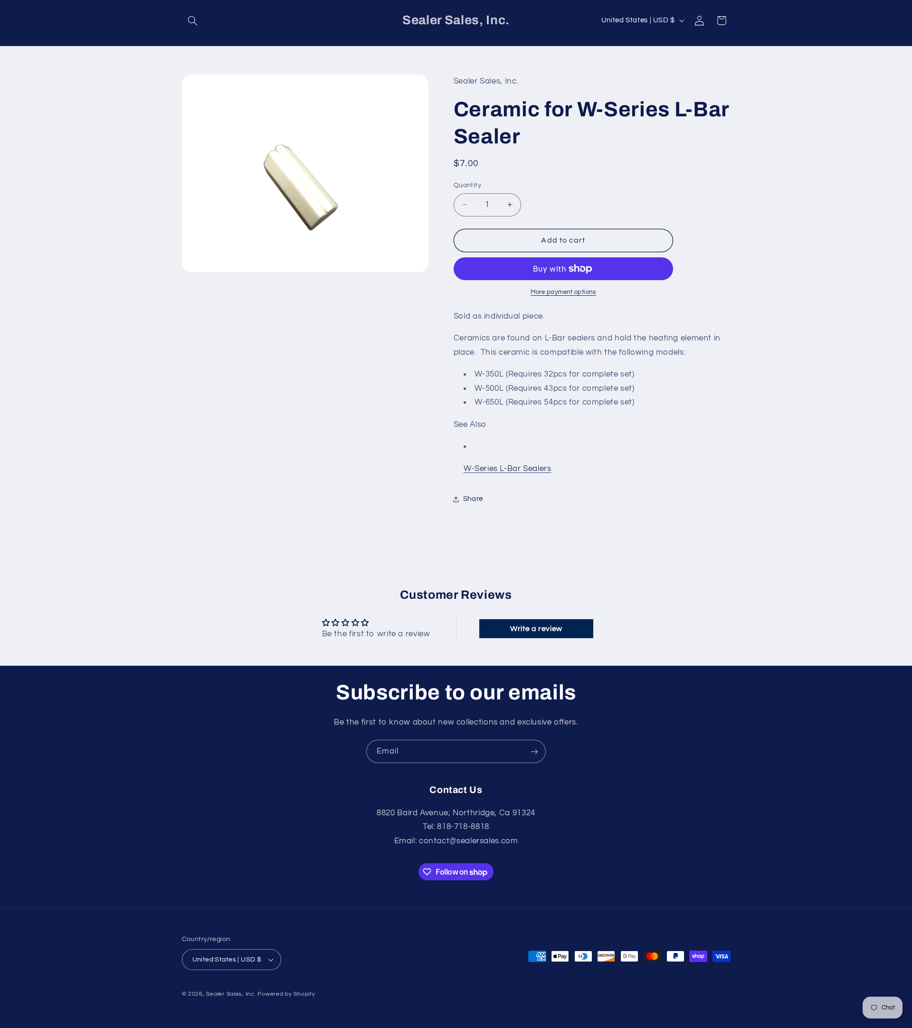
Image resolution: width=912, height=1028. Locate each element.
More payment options (563, 292)
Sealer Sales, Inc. (231, 994)
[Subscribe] (534, 751)
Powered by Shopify (286, 994)
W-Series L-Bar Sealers (507, 468)
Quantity (467, 185)
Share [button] (473, 499)
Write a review (536, 628)
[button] (193, 20)
